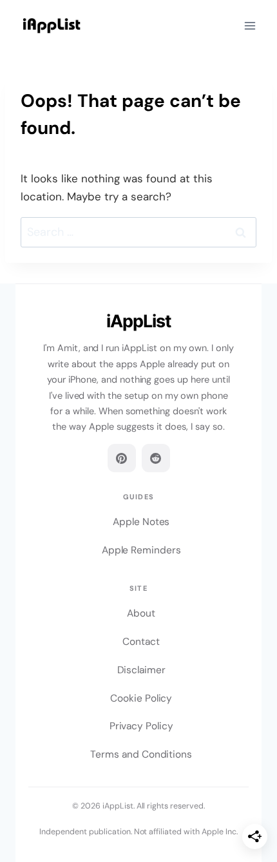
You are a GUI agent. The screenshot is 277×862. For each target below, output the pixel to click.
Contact (141, 641)
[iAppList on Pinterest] (122, 458)
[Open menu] (250, 25)
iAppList (138, 321)
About (141, 613)
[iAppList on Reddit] (156, 458)
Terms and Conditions (141, 754)
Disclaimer (141, 670)
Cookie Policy (141, 698)
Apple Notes (141, 521)
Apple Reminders (141, 550)
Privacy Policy (141, 726)
